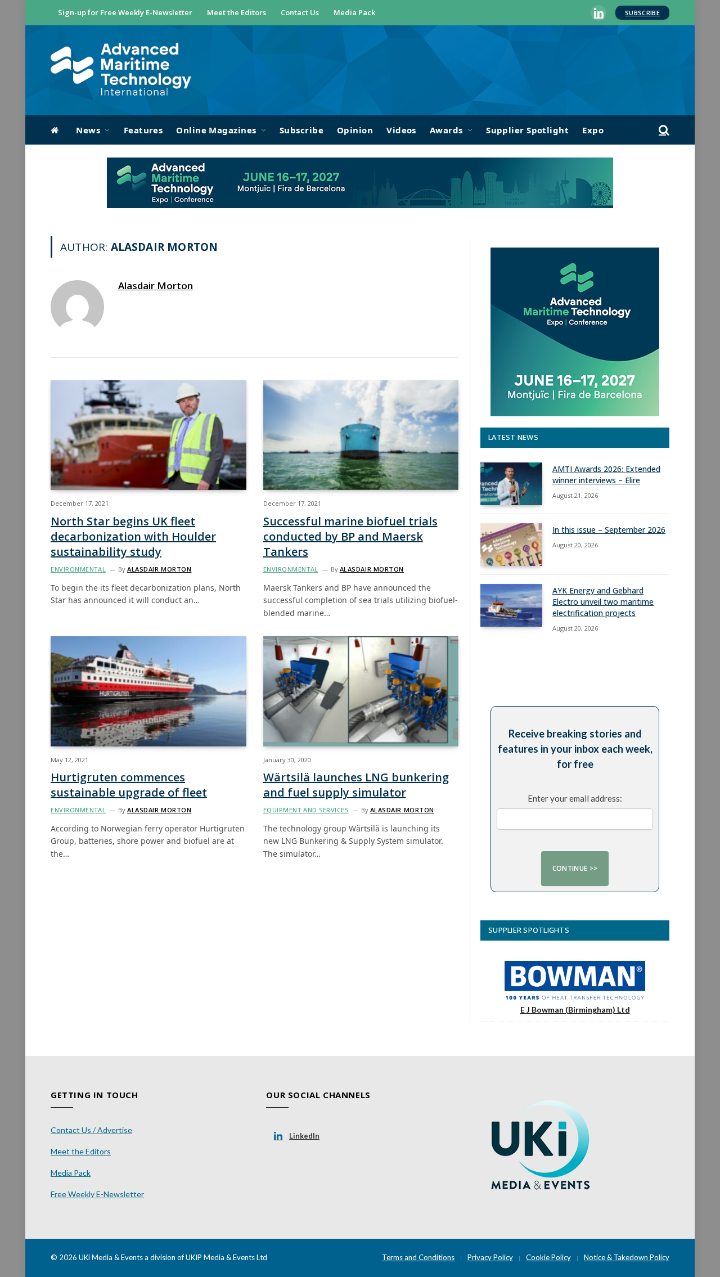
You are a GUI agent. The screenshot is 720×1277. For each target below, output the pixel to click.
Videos (401, 130)
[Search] (662, 130)
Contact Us (300, 12)
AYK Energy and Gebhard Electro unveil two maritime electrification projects (603, 601)
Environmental (78, 569)
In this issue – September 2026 (608, 529)
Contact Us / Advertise (91, 1130)
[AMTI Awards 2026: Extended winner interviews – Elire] (511, 483)
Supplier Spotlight (527, 130)
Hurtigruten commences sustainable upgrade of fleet (129, 785)
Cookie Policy (548, 1257)
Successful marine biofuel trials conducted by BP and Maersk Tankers (350, 536)
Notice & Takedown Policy (626, 1257)
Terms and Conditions (418, 1257)
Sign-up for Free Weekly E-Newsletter (125, 12)
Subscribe (642, 12)
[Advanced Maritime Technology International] (121, 70)
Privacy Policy (490, 1257)
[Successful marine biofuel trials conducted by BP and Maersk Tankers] (361, 435)
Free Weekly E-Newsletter (97, 1194)
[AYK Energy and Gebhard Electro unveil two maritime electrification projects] (511, 605)
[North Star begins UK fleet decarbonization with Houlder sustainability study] (148, 435)
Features (143, 130)
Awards (446, 130)
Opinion (355, 130)
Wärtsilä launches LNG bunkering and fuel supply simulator (356, 785)
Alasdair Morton (155, 285)
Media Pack (354, 12)
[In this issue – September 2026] (511, 544)
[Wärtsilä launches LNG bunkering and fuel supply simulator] (361, 691)
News (88, 130)
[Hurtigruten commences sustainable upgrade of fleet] (148, 691)
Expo (593, 130)
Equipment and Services (306, 810)
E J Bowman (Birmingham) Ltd (575, 1009)
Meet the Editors (236, 12)
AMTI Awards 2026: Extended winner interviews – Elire (606, 474)
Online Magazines (216, 130)
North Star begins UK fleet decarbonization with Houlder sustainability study (133, 536)
